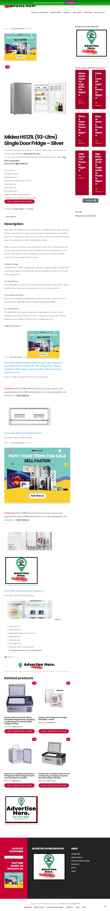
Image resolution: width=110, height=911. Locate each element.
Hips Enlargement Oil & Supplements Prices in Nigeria (98, 168)
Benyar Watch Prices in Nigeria (98, 126)
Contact (75, 864)
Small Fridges (18, 209)
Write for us (76, 857)
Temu (31, 209)
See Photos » (82, 101)
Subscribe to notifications (85, 215)
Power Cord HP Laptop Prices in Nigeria (98, 85)
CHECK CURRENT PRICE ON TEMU (19, 201)
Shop (73, 871)
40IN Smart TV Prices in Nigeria (82, 162)
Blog (73, 868)
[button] (90, 200)
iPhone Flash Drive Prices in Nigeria (82, 126)
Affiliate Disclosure (80, 861)
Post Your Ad (70, 3)
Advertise (75, 854)
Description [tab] (11, 216)
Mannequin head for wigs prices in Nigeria (82, 84)
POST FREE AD (22, 395)
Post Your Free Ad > (32, 153)
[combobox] (13, 857)
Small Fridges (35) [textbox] (13, 858)
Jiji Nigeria (75, 903)
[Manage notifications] (105, 906)
